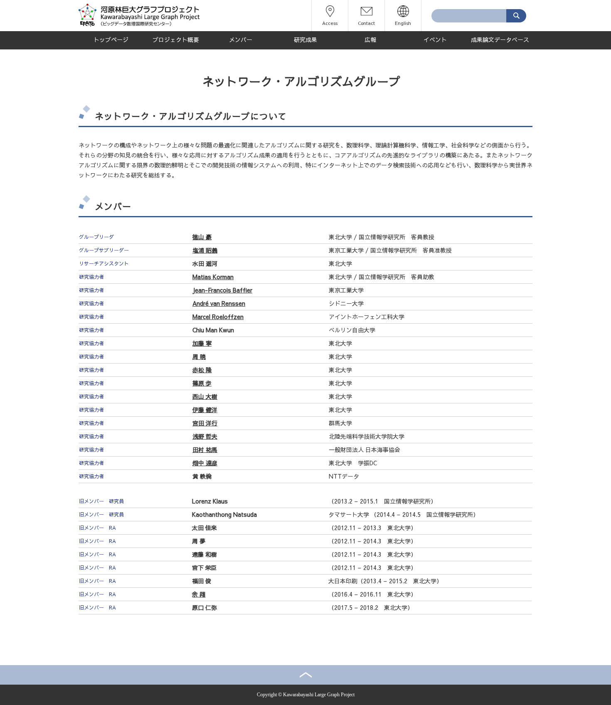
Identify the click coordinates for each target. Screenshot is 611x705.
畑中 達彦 (204, 463)
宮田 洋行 (204, 423)
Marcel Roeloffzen (218, 316)
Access (330, 23)
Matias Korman (213, 277)
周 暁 (199, 356)
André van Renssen (218, 303)
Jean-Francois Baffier (222, 290)
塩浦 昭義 (204, 250)
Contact (366, 23)
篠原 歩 (202, 383)
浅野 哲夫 (204, 436)
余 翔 (198, 594)
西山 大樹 (204, 396)
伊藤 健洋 (204, 409)
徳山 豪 (202, 237)
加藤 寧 (202, 343)
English (403, 23)
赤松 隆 (202, 370)
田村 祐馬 (204, 449)
